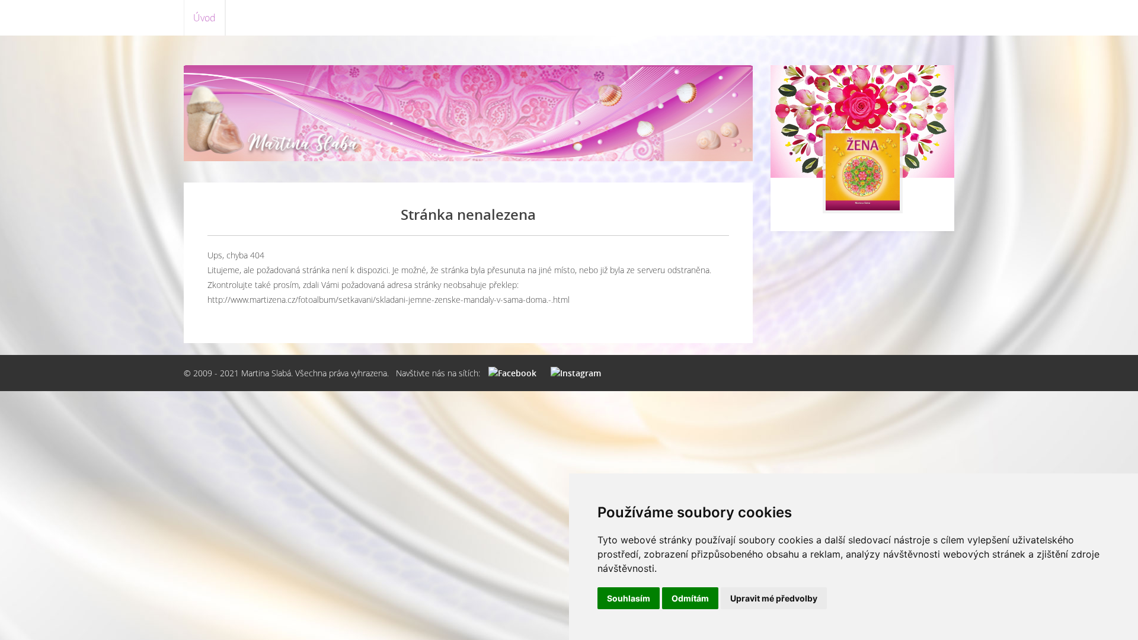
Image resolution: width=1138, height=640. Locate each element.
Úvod (204, 17)
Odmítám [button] (690, 598)
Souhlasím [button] (628, 598)
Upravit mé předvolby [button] (773, 598)
